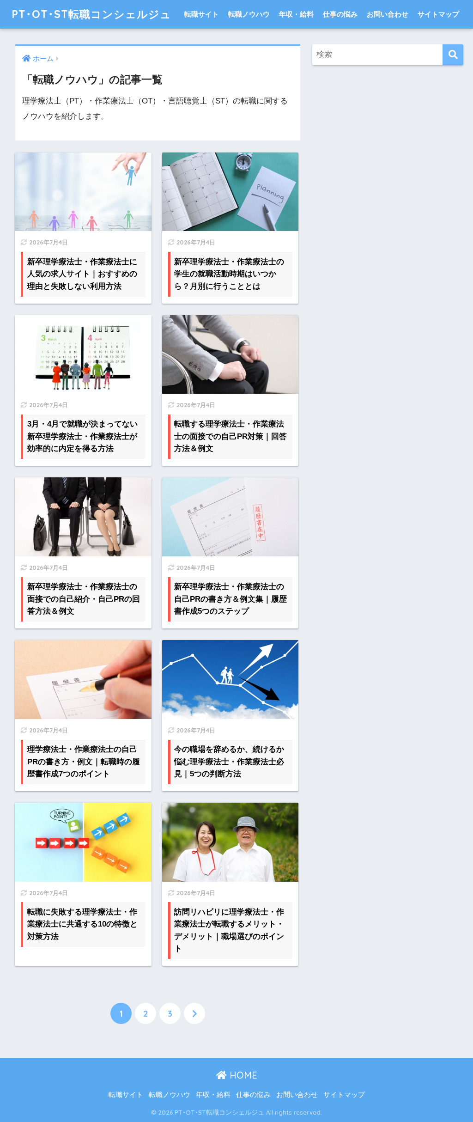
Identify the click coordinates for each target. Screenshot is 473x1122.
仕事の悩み (340, 14)
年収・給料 (296, 14)
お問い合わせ (387, 14)
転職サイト (201, 14)
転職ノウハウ (249, 14)
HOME (242, 1075)
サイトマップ (438, 14)
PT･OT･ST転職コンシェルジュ (91, 14)
